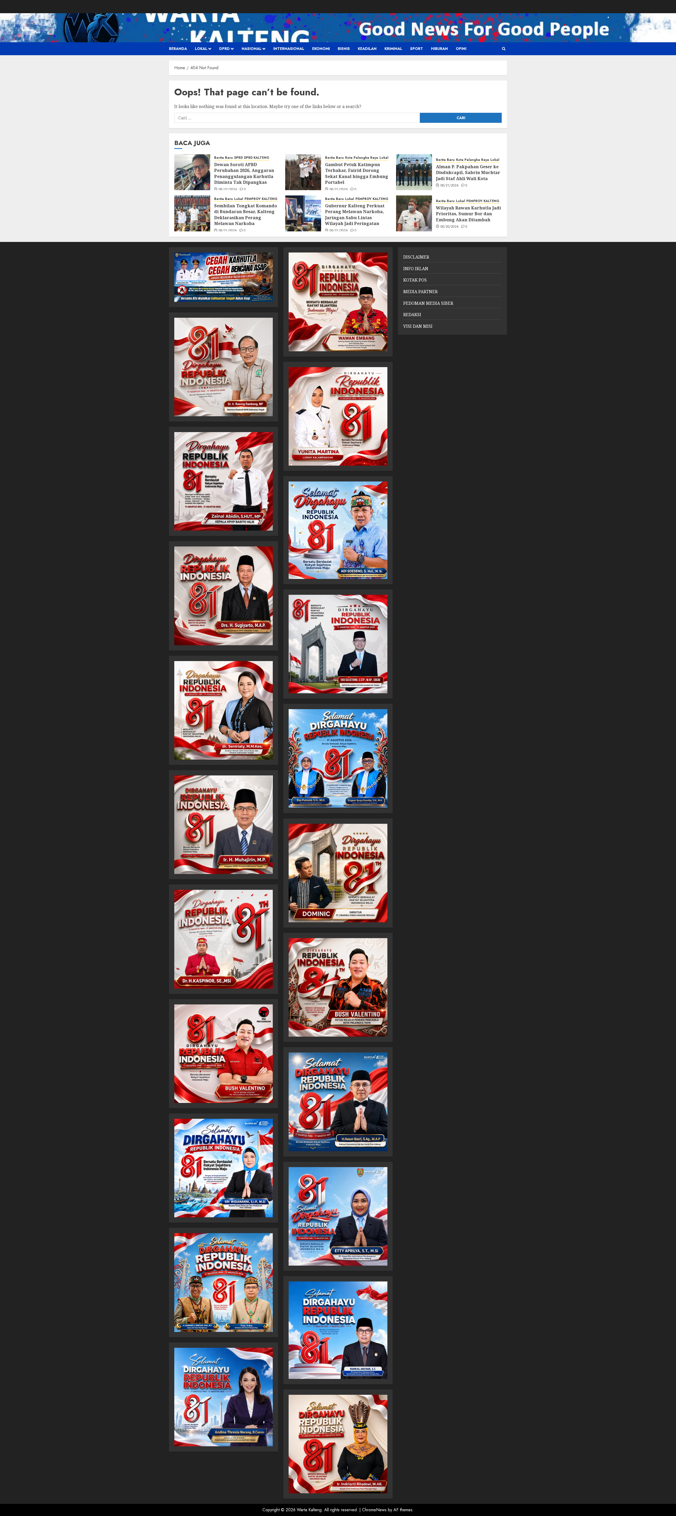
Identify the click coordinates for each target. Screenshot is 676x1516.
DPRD (224, 48)
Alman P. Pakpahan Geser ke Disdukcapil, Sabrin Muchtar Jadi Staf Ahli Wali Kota (468, 172)
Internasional (288, 48)
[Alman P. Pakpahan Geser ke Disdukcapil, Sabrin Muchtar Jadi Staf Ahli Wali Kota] (414, 172)
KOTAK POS (415, 280)
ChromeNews (374, 1510)
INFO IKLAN (415, 269)
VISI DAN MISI (418, 326)
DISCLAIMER (416, 257)
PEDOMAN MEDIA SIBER (428, 303)
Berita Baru (223, 158)
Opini (461, 48)
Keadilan (367, 48)
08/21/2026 (339, 190)
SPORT (416, 48)
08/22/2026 (228, 190)
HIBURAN (439, 48)
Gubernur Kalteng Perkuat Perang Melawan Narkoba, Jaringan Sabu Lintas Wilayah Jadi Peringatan (354, 214)
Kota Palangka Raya (361, 158)
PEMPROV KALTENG (261, 199)
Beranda (178, 48)
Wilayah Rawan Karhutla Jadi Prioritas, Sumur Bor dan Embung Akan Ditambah (468, 214)
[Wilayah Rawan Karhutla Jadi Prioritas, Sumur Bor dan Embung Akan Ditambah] (414, 213)
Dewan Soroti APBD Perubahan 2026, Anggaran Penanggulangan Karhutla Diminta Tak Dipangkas (244, 173)
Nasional (251, 48)
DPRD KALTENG (256, 158)
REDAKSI (412, 314)
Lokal (201, 48)
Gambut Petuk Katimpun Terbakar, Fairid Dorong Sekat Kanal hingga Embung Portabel (356, 173)
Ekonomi (321, 48)
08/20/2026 (449, 227)
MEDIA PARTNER (420, 291)
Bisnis (344, 48)
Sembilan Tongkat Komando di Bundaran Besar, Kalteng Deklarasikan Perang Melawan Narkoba (245, 214)
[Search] (503, 49)
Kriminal (393, 48)
